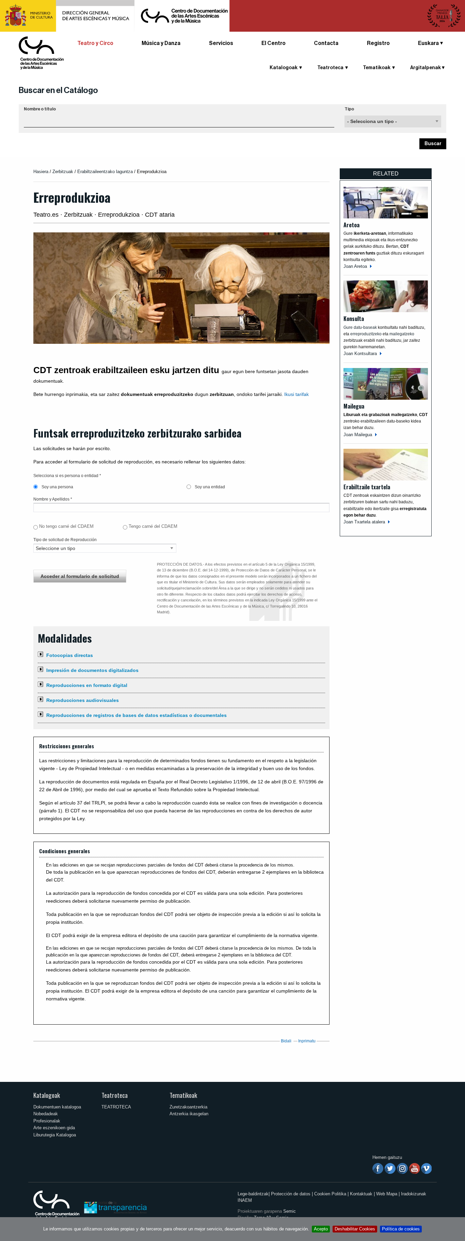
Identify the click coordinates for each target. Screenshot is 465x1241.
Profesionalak (46, 1120)
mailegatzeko (401, 334)
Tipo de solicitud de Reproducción (65, 539)
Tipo (349, 109)
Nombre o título (40, 109)
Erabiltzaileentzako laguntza (105, 171)
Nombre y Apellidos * (52, 499)
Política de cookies (401, 1228)
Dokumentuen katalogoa (57, 1106)
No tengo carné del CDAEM (66, 526)
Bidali (286, 1041)
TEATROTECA (116, 1106)
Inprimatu (307, 1041)
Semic (289, 1211)
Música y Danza (161, 43)
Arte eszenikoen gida (54, 1127)
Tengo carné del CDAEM (153, 526)
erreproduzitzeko (366, 334)
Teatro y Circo (95, 43)
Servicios (221, 43)
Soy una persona (57, 487)
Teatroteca (114, 1095)
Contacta (326, 43)
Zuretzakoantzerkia (188, 1106)
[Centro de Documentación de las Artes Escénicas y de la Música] (41, 53)
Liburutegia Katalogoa (54, 1134)
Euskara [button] (428, 43)
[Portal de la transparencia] (115, 1207)
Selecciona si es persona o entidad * (67, 475)
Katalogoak (46, 1095)
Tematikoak (183, 1095)
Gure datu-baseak (360, 327)
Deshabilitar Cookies (355, 1228)
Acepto (321, 1228)
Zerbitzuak (62, 171)
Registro (378, 43)
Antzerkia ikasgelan (189, 1113)
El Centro (273, 43)
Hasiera (40, 171)
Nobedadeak (45, 1113)
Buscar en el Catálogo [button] (58, 90)
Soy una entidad (209, 487)
